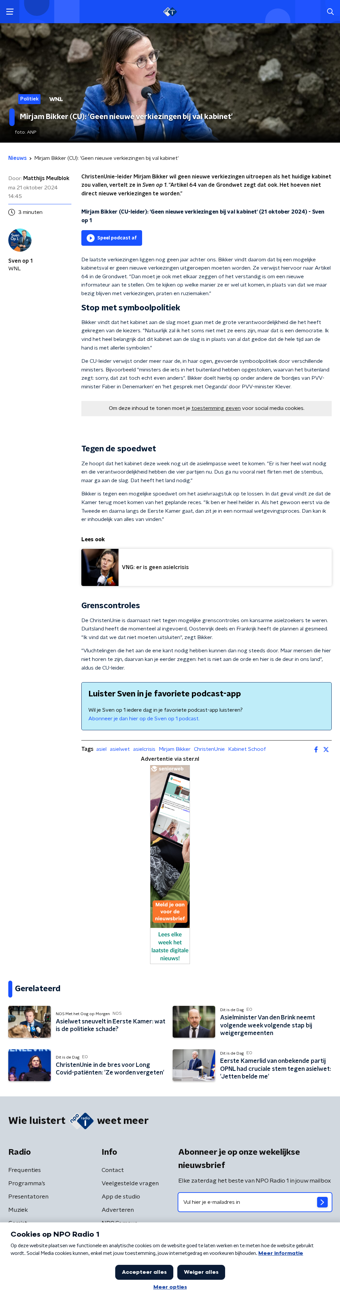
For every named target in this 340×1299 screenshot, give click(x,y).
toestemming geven (216, 408)
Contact (113, 1170)
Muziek (18, 1210)
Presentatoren (28, 1197)
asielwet (120, 749)
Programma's (26, 1184)
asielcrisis (144, 749)
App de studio (121, 1197)
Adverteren (118, 1210)
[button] (9, 12)
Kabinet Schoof (247, 749)
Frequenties (24, 1170)
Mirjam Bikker (175, 749)
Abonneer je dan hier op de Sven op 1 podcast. (144, 718)
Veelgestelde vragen (130, 1184)
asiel (101, 749)
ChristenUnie (209, 749)
